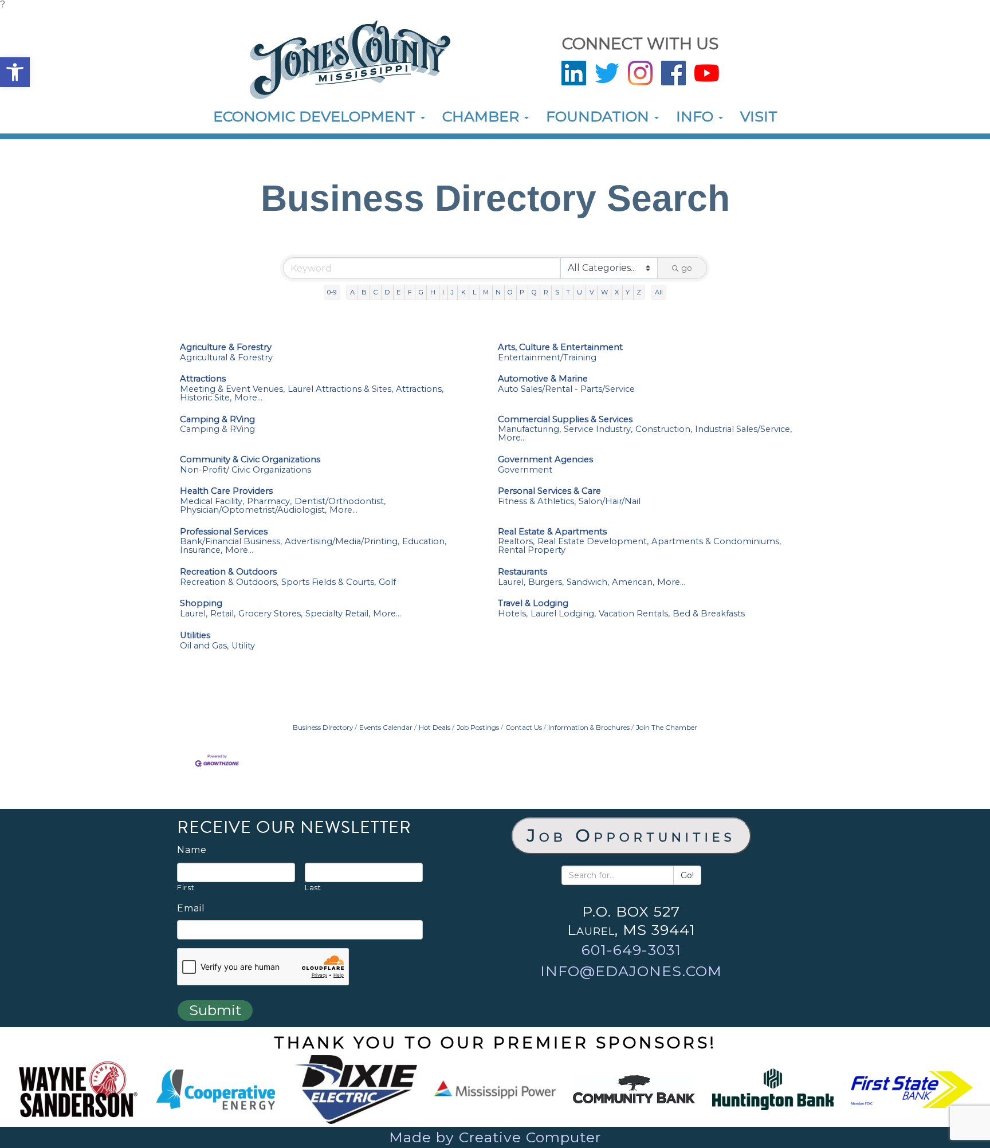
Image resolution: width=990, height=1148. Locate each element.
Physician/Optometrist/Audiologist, (253, 510)
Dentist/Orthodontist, (340, 501)
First (185, 887)
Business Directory (323, 727)
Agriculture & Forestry (226, 347)
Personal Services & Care (549, 491)
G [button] (421, 292)
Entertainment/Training (547, 357)
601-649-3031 (631, 949)
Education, (424, 541)
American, (633, 582)
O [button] (510, 292)
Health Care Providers (226, 491)
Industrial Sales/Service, (743, 429)
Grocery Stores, (270, 614)
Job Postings (478, 727)
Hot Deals (434, 727)
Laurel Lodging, (563, 614)
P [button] (522, 292)
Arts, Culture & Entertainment (560, 347)
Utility (243, 646)
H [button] (432, 292)
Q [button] (534, 292)
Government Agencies (545, 459)
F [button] (410, 292)
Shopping (201, 603)
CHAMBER (482, 116)
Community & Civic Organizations (250, 459)
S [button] (557, 292)
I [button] (443, 292)
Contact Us (523, 727)
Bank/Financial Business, (231, 541)
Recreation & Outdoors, (229, 582)
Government (525, 470)
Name (192, 850)
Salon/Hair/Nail (610, 501)
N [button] (498, 292)
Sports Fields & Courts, (328, 582)
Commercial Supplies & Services (565, 419)
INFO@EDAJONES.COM (631, 971)
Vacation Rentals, (634, 614)
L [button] (474, 292)
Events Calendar (385, 727)
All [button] (659, 292)
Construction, (663, 429)
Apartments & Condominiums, (716, 541)
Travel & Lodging (533, 603)
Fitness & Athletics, (537, 501)
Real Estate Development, (593, 541)
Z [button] (639, 292)
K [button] (463, 292)
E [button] (398, 292)
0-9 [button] (331, 292)
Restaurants (522, 572)
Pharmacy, (269, 501)
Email (191, 908)
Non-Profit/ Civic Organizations (245, 470)
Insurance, (201, 550)
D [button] (387, 292)
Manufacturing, (529, 429)
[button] (15, 72)
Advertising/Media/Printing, (342, 541)
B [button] (364, 292)
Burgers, (546, 582)
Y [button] (628, 292)
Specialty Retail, (337, 614)
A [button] (352, 292)
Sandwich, (588, 582)
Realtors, (516, 541)
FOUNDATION (599, 116)
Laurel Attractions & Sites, (340, 389)
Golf (387, 582)
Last (313, 887)
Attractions (203, 379)
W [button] (604, 292)
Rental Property (531, 550)
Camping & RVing (217, 419)
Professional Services (224, 532)
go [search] (686, 268)
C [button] (376, 292)
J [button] (452, 292)
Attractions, (419, 389)
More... (248, 398)
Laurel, (511, 582)
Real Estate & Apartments (552, 532)
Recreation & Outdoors (228, 572)
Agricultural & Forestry (226, 357)
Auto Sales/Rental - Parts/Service (566, 389)
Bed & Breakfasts (709, 614)
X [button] (617, 292)
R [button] (546, 292)
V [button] (592, 292)
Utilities (195, 635)
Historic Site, (205, 398)
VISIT (758, 116)
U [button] (579, 292)
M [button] (486, 292)
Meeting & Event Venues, (232, 389)
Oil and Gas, (204, 646)
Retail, (222, 614)
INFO (696, 116)
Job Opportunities (631, 835)
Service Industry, (598, 429)
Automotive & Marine (543, 379)
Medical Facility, (212, 501)
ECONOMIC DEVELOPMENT (316, 116)
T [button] (568, 292)
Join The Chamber (666, 727)
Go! (687, 875)
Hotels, (513, 614)
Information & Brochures (589, 727)
